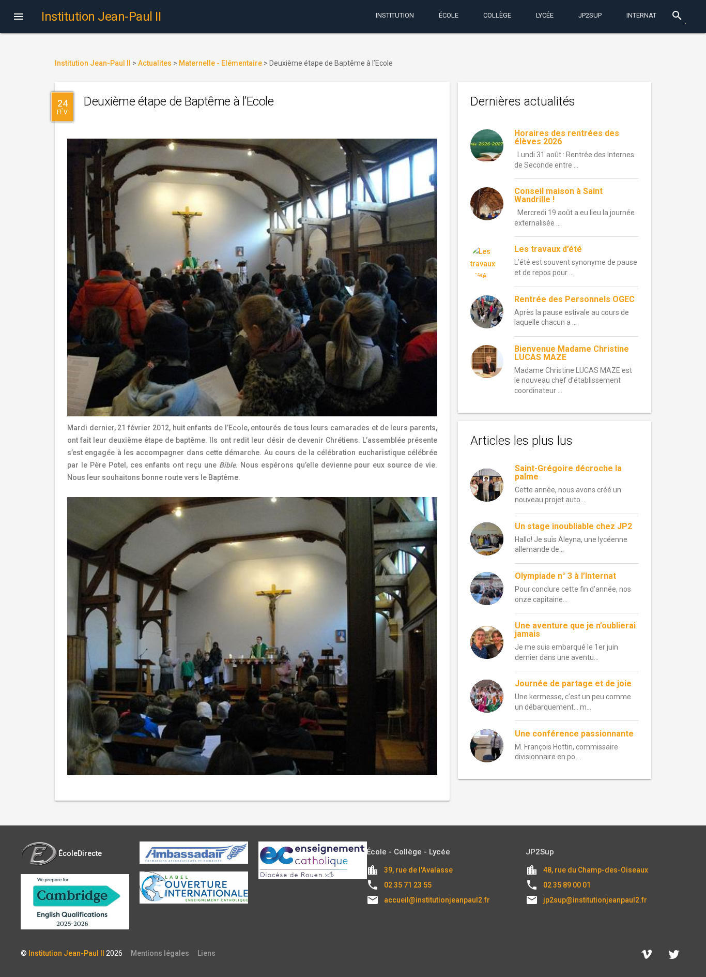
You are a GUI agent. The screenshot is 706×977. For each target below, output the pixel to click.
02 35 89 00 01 (567, 885)
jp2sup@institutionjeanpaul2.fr (595, 900)
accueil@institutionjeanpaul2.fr (437, 900)
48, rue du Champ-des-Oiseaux (595, 870)
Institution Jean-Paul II (66, 953)
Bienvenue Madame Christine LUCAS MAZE (571, 353)
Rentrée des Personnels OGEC (574, 299)
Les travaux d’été (548, 249)
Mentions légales (160, 953)
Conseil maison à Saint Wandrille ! (558, 195)
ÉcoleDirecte (80, 853)
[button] (18, 17)
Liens (206, 953)
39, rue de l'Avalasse (418, 870)
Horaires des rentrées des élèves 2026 (566, 137)
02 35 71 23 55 (408, 885)
